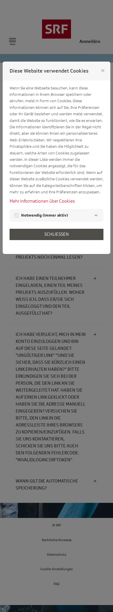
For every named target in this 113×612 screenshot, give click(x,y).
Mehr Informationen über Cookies (42, 201)
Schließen (56, 234)
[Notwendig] (95, 215)
